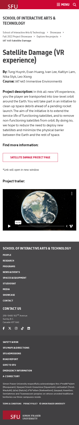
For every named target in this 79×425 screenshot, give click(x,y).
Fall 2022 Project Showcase (17, 36)
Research (8, 260)
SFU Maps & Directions (16, 347)
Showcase (55, 32)
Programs (9, 266)
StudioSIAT (9, 283)
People (7, 255)
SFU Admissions (12, 353)
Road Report (10, 359)
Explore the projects (47, 36)
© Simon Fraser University (52, 403)
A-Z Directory (11, 376)
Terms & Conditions (12, 403)
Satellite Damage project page (30, 157)
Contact (8, 300)
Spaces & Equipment (14, 277)
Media (6, 289)
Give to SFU (9, 364)
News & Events (11, 272)
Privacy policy (30, 403)
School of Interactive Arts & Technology (29, 20)
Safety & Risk (10, 342)
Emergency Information (17, 370)
